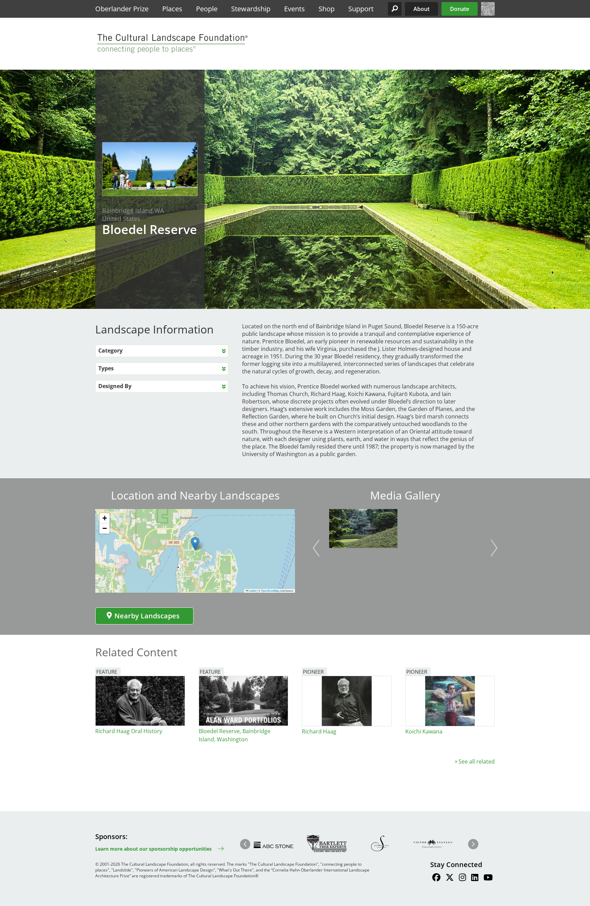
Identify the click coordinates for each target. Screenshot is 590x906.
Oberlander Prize (122, 8)
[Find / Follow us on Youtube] (488, 878)
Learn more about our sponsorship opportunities (153, 849)
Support (361, 8)
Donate (459, 9)
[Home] (488, 13)
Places (172, 8)
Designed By (114, 386)
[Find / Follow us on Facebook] (436, 878)
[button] (395, 9)
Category (110, 350)
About (421, 9)
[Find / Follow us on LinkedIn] (474, 878)
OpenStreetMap (270, 590)
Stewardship (250, 8)
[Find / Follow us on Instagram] (462, 878)
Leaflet (252, 590)
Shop (327, 8)
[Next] (494, 548)
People (206, 8)
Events (294, 8)
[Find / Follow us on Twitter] (450, 878)
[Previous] (316, 548)
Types (106, 368)
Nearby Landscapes (147, 615)
